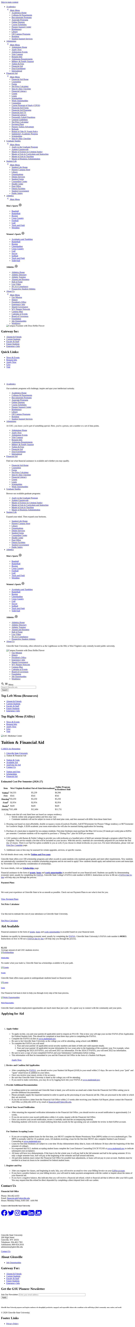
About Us (10, 291)
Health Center (17, 184)
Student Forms (18, 179)
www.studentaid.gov (47, 1039)
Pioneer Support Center (21, 27)
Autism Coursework (20, 149)
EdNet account (118, 1171)
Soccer (14, 253)
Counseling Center (19, 181)
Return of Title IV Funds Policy (25, 131)
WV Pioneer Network (21, 309)
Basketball (16, 213)
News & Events (13, 357)
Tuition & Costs (13, 760)
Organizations (17, 174)
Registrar (15, 36)
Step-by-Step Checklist (21, 89)
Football (15, 220)
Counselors (16, 82)
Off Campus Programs (21, 34)
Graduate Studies (13, 141)
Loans (14, 96)
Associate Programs (20, 20)
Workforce (16, 323)
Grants (14, 93)
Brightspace (16, 29)
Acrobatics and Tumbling (22, 239)
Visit (8, 367)
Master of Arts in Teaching (23, 156)
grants (32, 932)
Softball (15, 256)
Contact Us (11, 767)
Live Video (16, 284)
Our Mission (17, 297)
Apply (4, 1297)
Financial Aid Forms (20, 108)
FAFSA (40, 875)
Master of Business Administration (26, 159)
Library (15, 32)
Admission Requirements (22, 59)
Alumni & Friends (13, 337)
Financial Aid (17, 66)
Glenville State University (17, 753)
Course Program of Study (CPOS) (26, 105)
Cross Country (18, 218)
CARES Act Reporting (10, 749)
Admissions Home (19, 47)
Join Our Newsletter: (9, 1294)
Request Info (17, 57)
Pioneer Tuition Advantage (23, 127)
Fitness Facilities (18, 188)
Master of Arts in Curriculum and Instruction (30, 154)
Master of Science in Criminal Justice (27, 152)
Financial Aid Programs (21, 110)
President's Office (19, 302)
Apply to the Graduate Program (25, 147)
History (15, 300)
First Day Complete (14, 845)
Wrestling (16, 228)
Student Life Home (20, 167)
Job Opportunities (19, 321)
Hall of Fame (17, 282)
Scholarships (17, 98)
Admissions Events (20, 52)
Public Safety (17, 193)
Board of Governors (20, 316)
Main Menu (13, 10)
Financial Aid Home (20, 79)
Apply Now (17, 49)
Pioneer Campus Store (21, 170)
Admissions (11, 41)
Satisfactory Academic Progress (25, 134)
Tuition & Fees (18, 64)
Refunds (15, 129)
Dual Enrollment (18, 68)
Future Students (12, 344)
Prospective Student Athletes (23, 289)
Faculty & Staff (12, 341)
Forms (14, 84)
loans (38, 932)
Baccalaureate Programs (22, 17)
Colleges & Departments (22, 15)
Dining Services (18, 177)
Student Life (11, 161)
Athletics (10, 196)
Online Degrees (18, 22)
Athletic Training (19, 277)
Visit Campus (17, 54)
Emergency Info (18, 304)
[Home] (14, 379)
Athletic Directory (19, 275)
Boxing (15, 216)
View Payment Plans (9, 899)
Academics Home (19, 13)
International (17, 71)
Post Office (16, 186)
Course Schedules (19, 24)
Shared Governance (20, 307)
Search (5, 690)
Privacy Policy (12, 1324)
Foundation (16, 319)
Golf (13, 223)
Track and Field (18, 225)
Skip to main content (9, 2)
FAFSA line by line (36, 939)
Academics (11, 7)
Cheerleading (17, 246)
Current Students (13, 339)
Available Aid (12, 762)
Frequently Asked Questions (23, 117)
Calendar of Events (20, 314)
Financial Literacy (19, 91)
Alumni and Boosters (20, 279)
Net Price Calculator (20, 86)
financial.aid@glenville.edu (60, 1102)
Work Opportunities (20, 101)
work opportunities (52, 932)
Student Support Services (22, 39)
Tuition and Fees (13, 772)
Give (8, 364)
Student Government (20, 191)
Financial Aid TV (19, 112)
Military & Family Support (23, 61)
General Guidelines (20, 119)
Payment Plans (18, 124)
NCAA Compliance (20, 286)
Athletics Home (18, 272)
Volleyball (16, 260)
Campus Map (17, 311)
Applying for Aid (13, 765)
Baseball (15, 211)
